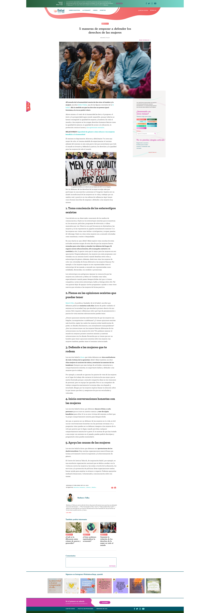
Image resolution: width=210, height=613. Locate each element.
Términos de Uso (101, 609)
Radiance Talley (83, 498)
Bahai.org (70, 5)
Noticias (141, 124)
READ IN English (144, 40)
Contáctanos (70, 609)
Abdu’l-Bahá (82, 105)
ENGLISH (153, 10)
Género (88, 487)
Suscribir (105, 602)
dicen (82, 357)
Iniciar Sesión (143, 10)
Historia (141, 128)
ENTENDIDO (119, 3)
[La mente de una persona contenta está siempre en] (138, 585)
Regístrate (152, 152)
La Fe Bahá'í (86, 10)
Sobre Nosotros (74, 10)
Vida (141, 121)
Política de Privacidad (85, 609)
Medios (94, 487)
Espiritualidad (152, 121)
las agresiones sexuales (95, 127)
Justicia (105, 23)
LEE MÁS (68, 512)
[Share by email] (112, 487)
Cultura (152, 126)
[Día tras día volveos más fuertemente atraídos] (121, 585)
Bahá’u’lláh (70, 303)
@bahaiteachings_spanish (93, 574)
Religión (152, 124)
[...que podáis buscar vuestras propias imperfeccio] (105, 585)
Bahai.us (106, 5)
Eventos (103, 10)
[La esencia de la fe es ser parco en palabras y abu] (87, 585)
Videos (95, 10)
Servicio (152, 119)
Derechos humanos (79, 487)
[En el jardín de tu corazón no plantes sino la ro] (154, 585)
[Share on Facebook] (28, 104)
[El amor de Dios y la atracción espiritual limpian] (71, 585)
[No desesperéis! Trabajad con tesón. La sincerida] (55, 585)
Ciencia (141, 126)
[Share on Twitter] (28, 107)
